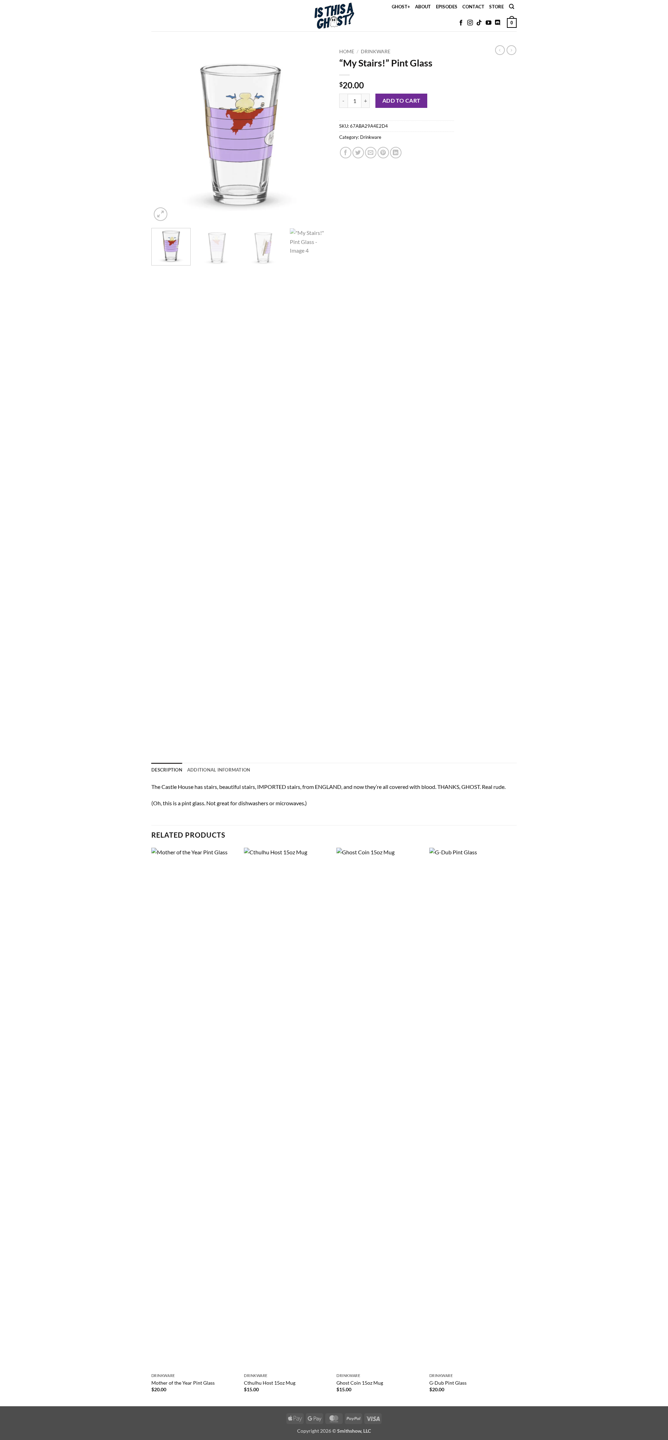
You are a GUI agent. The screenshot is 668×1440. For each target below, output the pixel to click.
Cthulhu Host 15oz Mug (269, 1383)
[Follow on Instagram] (470, 23)
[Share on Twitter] (358, 152)
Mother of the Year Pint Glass (183, 1383)
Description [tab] (166, 770)
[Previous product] (511, 50)
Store (496, 6)
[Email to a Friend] (370, 152)
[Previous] (163, 134)
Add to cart (401, 100)
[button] (512, 23)
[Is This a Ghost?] (334, 15)
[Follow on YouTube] (488, 23)
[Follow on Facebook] (461, 23)
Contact (473, 6)
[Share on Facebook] (345, 152)
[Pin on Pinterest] (383, 152)
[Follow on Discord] (497, 23)
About (423, 6)
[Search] (511, 6)
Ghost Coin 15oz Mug (359, 1383)
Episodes (447, 6)
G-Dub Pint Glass (448, 1383)
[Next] (316, 134)
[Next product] (500, 50)
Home (346, 51)
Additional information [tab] (218, 770)
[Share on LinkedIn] (395, 152)
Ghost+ (401, 6)
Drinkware (375, 51)
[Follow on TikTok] (479, 23)
